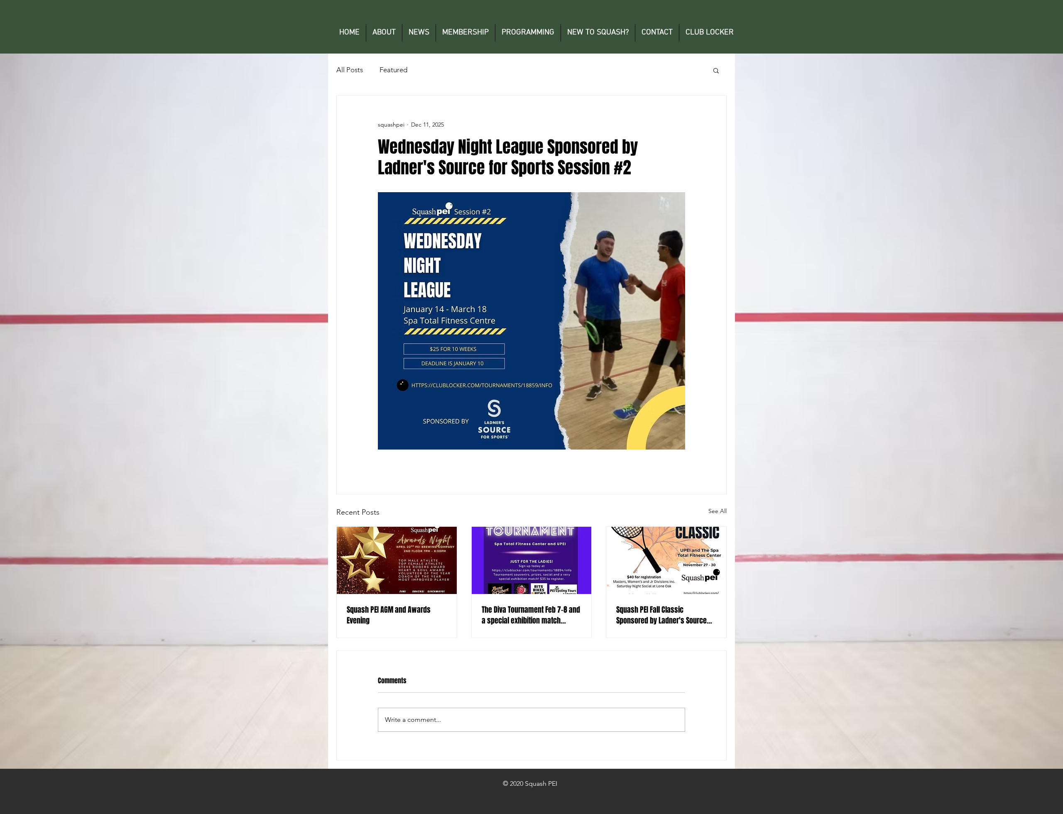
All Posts (349, 70)
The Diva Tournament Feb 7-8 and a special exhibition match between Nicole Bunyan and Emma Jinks (531, 615)
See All (717, 511)
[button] (716, 70)
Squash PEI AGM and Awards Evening (389, 615)
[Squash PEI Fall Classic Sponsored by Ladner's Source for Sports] (666, 560)
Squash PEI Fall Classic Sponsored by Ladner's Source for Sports (661, 615)
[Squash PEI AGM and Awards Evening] (397, 560)
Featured (393, 70)
